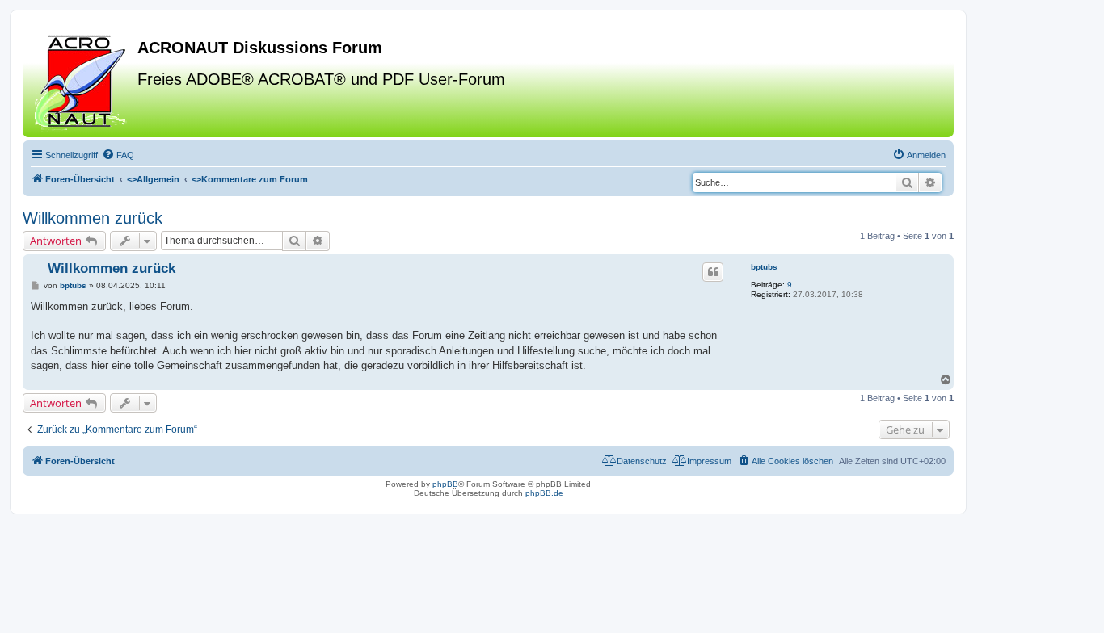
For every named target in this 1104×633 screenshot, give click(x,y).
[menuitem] (118, 155)
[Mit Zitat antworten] (712, 272)
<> (153, 179)
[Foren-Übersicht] (82, 80)
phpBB (445, 484)
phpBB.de (544, 492)
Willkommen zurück (92, 218)
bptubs (764, 266)
